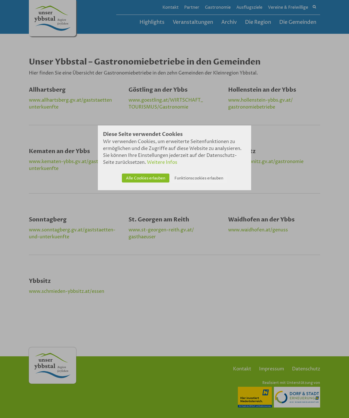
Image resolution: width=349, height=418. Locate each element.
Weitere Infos (162, 162)
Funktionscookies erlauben (199, 178)
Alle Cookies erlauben (145, 178)
